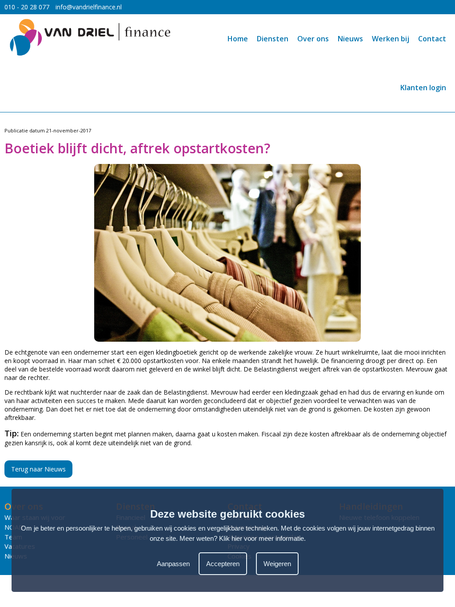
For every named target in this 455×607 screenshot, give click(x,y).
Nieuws (350, 39)
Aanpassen (173, 563)
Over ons (313, 39)
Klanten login (423, 87)
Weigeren (277, 563)
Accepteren (222, 563)
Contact (432, 39)
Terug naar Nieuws (38, 469)
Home (238, 39)
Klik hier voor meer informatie (261, 538)
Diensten (272, 39)
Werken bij (390, 39)
